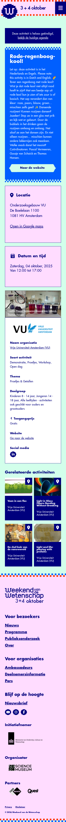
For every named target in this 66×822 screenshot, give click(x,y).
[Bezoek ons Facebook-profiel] (24, 712)
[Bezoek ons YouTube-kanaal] (8, 712)
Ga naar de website (22, 438)
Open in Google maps (26, 226)
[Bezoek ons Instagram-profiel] (16, 712)
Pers (9, 681)
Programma (16, 632)
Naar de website (32, 167)
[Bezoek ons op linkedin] (13, 454)
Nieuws (12, 625)
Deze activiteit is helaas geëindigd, (33, 35)
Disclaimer (20, 807)
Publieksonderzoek (22, 638)
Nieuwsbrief (16, 703)
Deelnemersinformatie (25, 674)
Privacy (8, 807)
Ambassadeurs (18, 667)
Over (9, 645)
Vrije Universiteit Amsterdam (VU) (30, 347)
